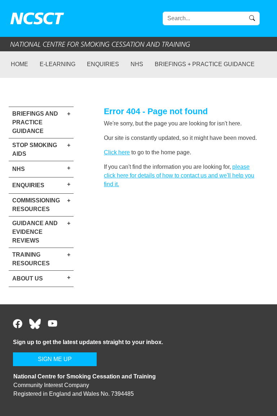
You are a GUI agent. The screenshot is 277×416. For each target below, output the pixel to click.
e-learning (57, 64)
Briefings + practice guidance (205, 64)
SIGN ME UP (55, 359)
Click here (117, 152)
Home (19, 64)
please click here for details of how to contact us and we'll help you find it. (179, 175)
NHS (137, 64)
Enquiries (103, 64)
